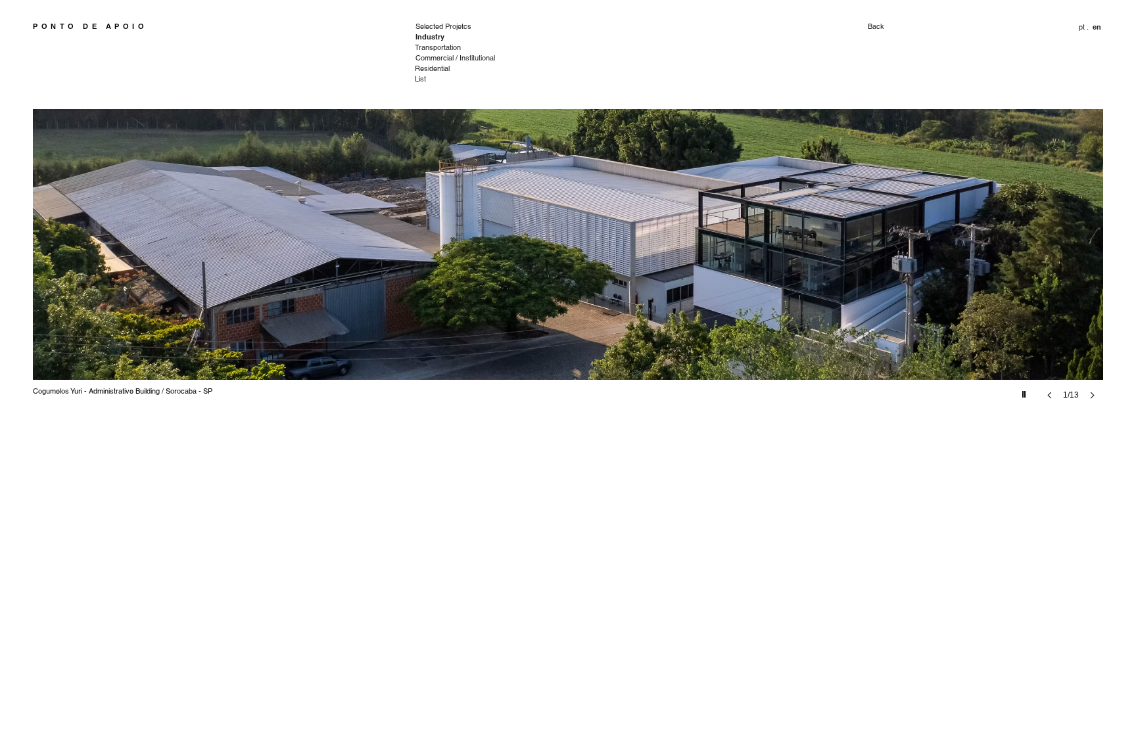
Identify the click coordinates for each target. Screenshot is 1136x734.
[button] (1097, 27)
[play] (1025, 391)
